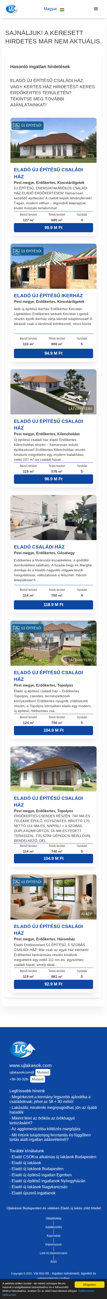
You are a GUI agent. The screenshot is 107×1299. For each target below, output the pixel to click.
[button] (54, 9)
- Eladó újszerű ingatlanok (32, 1193)
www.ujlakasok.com (30, 1065)
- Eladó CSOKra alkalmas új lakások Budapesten (52, 1157)
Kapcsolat (53, 1236)
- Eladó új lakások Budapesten (36, 1169)
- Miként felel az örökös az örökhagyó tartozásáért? (42, 1120)
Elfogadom (89, 1284)
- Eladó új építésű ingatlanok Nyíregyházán (47, 1181)
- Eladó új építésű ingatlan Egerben (40, 1175)
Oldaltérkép (53, 1218)
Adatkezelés (53, 1227)
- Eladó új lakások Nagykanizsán (38, 1187)
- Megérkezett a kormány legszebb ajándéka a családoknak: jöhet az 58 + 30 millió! (50, 1099)
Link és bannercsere (53, 1253)
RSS (54, 1262)
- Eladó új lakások (25, 1163)
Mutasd (43, 1072)
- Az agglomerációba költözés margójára (44, 1129)
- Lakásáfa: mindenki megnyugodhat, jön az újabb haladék (53, 1109)
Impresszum (53, 1244)
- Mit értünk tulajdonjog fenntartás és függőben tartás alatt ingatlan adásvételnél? (50, 1137)
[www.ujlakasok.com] (11, 9)
